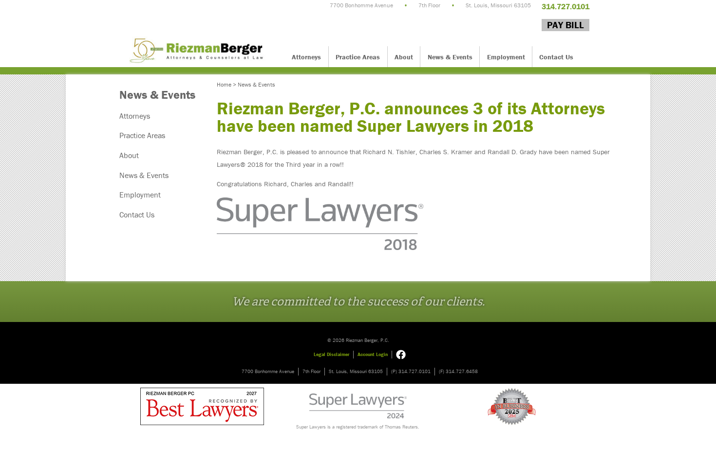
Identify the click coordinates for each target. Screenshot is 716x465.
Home (224, 84)
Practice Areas (358, 57)
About (404, 57)
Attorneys (306, 57)
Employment (506, 57)
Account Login (373, 354)
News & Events (450, 57)
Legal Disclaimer (331, 354)
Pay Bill (565, 25)
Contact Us (556, 57)
